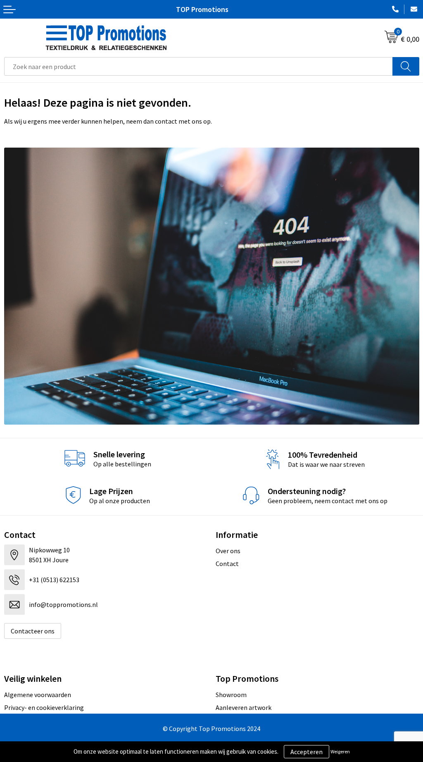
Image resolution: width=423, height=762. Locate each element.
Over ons (228, 551)
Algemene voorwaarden (37, 694)
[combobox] (198, 66)
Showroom (231, 694)
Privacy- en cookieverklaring (44, 707)
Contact (227, 563)
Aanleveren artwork (243, 707)
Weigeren (340, 751)
